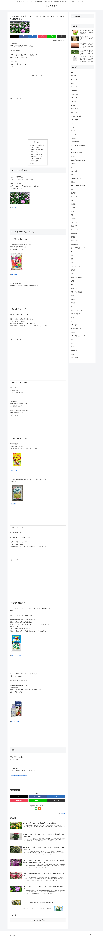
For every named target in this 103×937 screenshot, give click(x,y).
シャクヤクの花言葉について (38, 145)
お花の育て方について (15, 790)
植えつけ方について (37, 152)
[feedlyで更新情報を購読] (36, 808)
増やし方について (36, 158)
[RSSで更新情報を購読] (39, 808)
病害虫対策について (37, 161)
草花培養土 (14, 274)
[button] (61, 36)
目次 (35, 142)
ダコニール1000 (15, 721)
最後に (32, 163)
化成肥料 (13, 504)
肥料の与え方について (38, 156)
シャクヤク (14, 207)
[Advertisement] (37, 80)
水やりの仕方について (38, 154)
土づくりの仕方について (38, 149)
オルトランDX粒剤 (16, 655)
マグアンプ (14, 470)
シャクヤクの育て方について (38, 147)
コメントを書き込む (37, 920)
